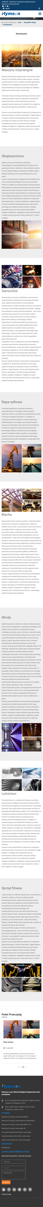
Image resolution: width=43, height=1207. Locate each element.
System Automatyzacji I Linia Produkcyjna (16, 1140)
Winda (6, 617)
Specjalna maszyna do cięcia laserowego (16, 1136)
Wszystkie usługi (30, 22)
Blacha (7, 514)
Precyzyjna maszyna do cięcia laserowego (16, 1132)
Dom (19, 22)
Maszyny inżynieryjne (17, 70)
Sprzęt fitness (12, 888)
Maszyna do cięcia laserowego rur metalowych (18, 1121)
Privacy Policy (6, 1194)
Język (7, 8)
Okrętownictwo (13, 156)
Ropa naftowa (12, 402)
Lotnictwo (9, 794)
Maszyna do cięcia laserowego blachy (15, 1117)
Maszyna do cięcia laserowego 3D (14, 1128)
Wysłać (7, 1182)
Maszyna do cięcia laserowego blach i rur (16, 1124)
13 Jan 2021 (9, 1048)
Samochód (10, 291)
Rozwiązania (7, 24)
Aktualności (6, 1147)
